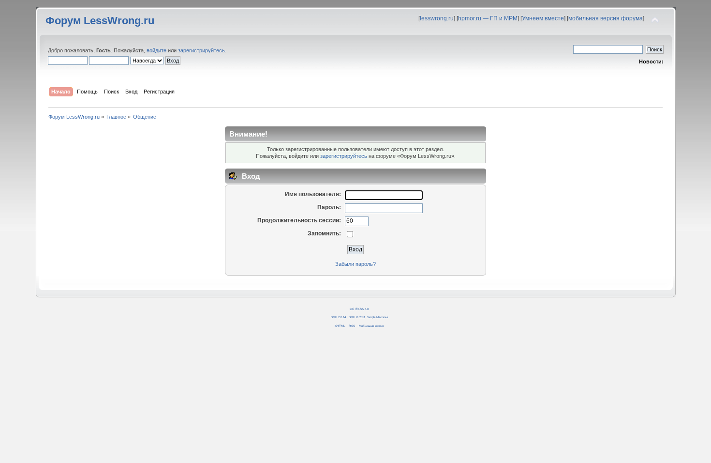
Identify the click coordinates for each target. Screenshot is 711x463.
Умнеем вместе (543, 18)
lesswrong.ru (437, 18)
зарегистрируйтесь (201, 50)
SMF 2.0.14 (338, 317)
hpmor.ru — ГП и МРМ (488, 18)
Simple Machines (377, 317)
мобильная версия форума (605, 18)
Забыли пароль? (355, 264)
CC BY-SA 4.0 (359, 308)
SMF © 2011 (357, 317)
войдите (156, 50)
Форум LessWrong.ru (99, 21)
